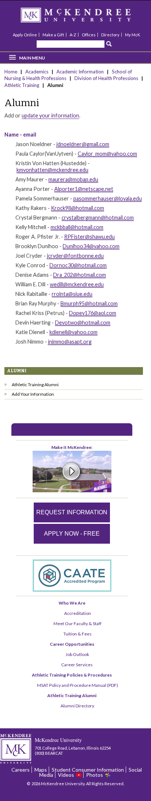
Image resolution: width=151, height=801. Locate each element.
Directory (110, 34)
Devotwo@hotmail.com (82, 322)
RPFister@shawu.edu (89, 236)
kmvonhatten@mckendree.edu (52, 170)
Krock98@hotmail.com (77, 208)
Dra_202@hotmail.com (79, 275)
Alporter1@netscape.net (83, 189)
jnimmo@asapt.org (70, 341)
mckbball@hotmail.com (77, 227)
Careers (20, 769)
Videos (66, 775)
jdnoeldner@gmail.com (82, 144)
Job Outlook (77, 654)
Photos (94, 775)
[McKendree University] (85, 17)
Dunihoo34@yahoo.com (91, 246)
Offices (89, 34)
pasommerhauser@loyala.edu (107, 198)
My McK (132, 34)
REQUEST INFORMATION (71, 512)
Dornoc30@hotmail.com (78, 265)
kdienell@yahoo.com (73, 332)
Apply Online (25, 34)
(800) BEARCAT (49, 753)
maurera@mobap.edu (73, 179)
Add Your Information (33, 394)
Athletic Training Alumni (35, 384)
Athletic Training (21, 85)
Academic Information (80, 72)
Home (11, 72)
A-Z (73, 34)
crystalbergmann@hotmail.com (98, 217)
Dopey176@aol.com (92, 313)
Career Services (77, 664)
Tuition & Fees (77, 634)
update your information (50, 115)
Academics (36, 72)
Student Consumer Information (88, 769)
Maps (40, 769)
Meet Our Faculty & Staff (78, 623)
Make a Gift (53, 34)
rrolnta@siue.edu (72, 294)
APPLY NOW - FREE (72, 533)
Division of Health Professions (106, 78)
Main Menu (32, 58)
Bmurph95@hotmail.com (89, 303)
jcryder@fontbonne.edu (75, 256)
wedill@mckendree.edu (77, 284)
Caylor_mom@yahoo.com (107, 154)
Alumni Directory (77, 705)
